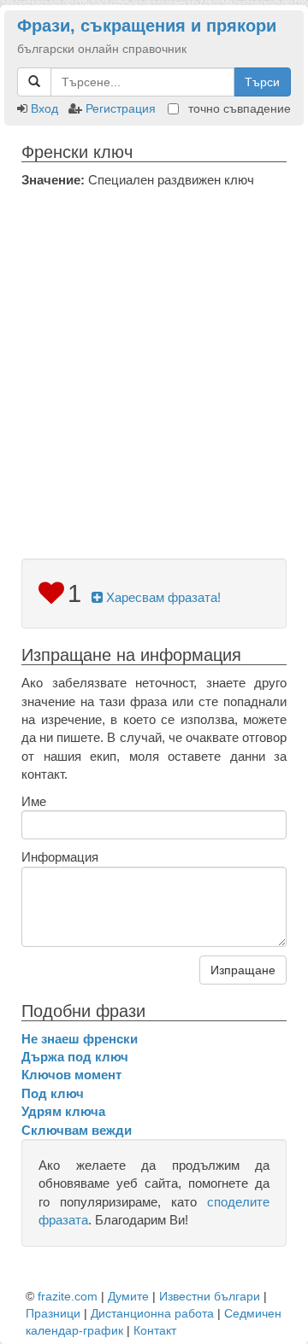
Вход (44, 108)
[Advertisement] (154, 351)
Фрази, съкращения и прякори (146, 25)
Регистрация (121, 108)
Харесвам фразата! (162, 597)
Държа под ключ (74, 1056)
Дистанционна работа (152, 1313)
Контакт (154, 1330)
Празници (53, 1313)
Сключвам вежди (76, 1130)
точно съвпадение (238, 108)
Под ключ (52, 1093)
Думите (128, 1296)
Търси (262, 82)
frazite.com (68, 1296)
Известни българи (209, 1296)
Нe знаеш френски (79, 1038)
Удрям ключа (63, 1111)
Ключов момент (71, 1074)
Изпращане (242, 970)
